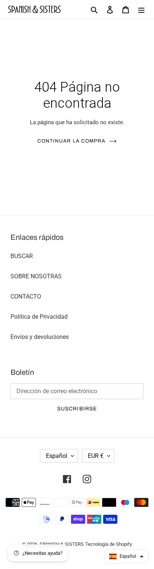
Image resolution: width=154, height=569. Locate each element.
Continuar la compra (71, 141)
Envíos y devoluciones (39, 336)
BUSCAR (21, 256)
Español (56, 455)
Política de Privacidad (39, 316)
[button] (126, 556)
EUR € (96, 455)
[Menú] (141, 9)
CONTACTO (25, 296)
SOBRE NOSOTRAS (36, 276)
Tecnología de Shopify (108, 544)
